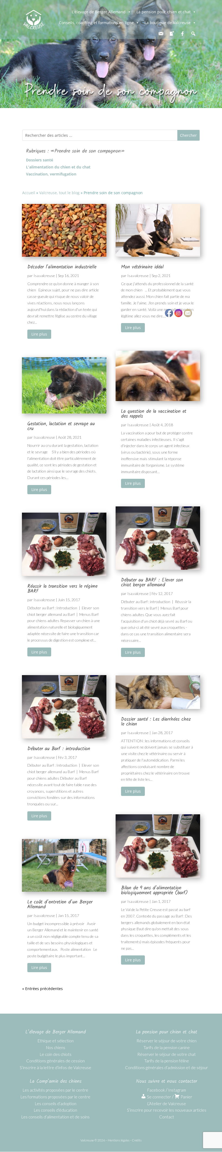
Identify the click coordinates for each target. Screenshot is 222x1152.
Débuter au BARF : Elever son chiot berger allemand (152, 582)
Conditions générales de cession (55, 1060)
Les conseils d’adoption (55, 1103)
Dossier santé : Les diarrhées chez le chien (156, 721)
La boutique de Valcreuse (168, 22)
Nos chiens (55, 1047)
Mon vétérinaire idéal (142, 267)
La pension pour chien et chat (163, 11)
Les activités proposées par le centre (55, 1090)
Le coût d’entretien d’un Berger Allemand (60, 904)
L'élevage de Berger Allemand (99, 11)
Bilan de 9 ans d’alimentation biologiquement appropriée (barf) (154, 890)
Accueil (28, 192)
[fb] (182, 33)
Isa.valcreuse (44, 275)
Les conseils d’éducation (55, 1110)
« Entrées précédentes (42, 988)
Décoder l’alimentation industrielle (61, 267)
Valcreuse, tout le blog (59, 192)
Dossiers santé (39, 160)
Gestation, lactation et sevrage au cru (61, 426)
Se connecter (158, 1096)
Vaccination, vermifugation (51, 174)
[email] (160, 33)
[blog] (171, 33)
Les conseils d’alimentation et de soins (55, 1116)
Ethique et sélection (56, 1040)
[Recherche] (193, 33)
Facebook (156, 1090)
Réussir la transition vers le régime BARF (62, 588)
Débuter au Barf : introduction (58, 749)
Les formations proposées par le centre (55, 1096)
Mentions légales (118, 1140)
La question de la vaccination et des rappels (153, 414)
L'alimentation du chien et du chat (58, 167)
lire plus (39, 334)
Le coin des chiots (55, 1054)
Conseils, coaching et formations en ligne (96, 22)
